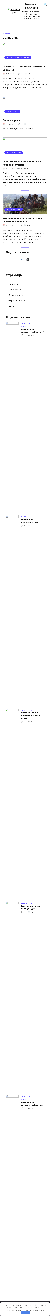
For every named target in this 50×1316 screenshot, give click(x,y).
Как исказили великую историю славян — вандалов (23, 220)
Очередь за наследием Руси (29, 520)
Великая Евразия (31, 6)
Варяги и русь (11, 120)
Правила (13, 284)
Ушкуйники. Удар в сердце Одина (31, 907)
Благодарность (16, 295)
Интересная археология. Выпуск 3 (32, 1103)
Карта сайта (14, 289)
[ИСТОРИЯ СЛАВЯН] (25, 156)
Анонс (11, 306)
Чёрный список (16, 301)
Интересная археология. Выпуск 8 (32, 330)
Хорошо (25, 1313)
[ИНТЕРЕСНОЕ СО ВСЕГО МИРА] (25, 61)
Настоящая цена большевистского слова (30, 715)
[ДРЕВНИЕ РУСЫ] (25, 115)
